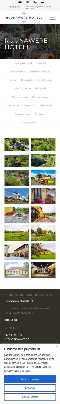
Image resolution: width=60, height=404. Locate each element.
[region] (30, 374)
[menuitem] (51, 17)
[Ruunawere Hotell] (24, 17)
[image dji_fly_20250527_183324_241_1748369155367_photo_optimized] (44, 162)
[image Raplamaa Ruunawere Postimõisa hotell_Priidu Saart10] (44, 271)
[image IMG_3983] (44, 234)
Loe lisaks (25, 370)
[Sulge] (56, 346)
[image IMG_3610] (44, 215)
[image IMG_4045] (44, 252)
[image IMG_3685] (17, 216)
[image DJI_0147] (17, 179)
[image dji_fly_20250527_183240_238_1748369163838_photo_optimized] (44, 146)
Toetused (10, 319)
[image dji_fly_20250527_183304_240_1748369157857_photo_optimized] (17, 162)
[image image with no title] (17, 253)
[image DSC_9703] (44, 197)
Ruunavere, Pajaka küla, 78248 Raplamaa (38, 8)
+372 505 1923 (14, 7)
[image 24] (17, 271)
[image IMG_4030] (17, 234)
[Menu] (51, 17)
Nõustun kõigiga (30, 379)
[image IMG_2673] (17, 197)
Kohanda (30, 388)
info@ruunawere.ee (16, 339)
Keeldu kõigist (30, 397)
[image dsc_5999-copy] (44, 179)
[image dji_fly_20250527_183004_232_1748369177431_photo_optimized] (17, 146)
